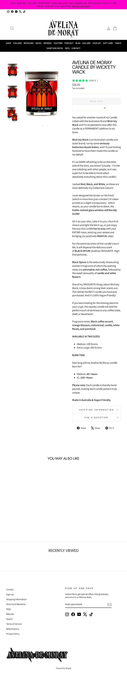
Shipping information (96, 409)
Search (9, 618)
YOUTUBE (58, 43)
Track (118, 43)
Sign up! (10, 594)
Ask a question (96, 417)
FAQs (8, 609)
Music (39, 43)
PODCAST (68, 43)
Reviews (48, 43)
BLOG (78, 43)
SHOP (8, 43)
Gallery (86, 43)
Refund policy (12, 628)
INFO (67, 48)
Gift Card (108, 43)
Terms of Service (14, 623)
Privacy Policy (13, 633)
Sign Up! (97, 43)
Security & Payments (16, 604)
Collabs (17, 43)
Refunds (10, 613)
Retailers (29, 43)
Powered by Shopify (63, 668)
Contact (76, 48)
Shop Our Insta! (55, 48)
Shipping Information (16, 599)
